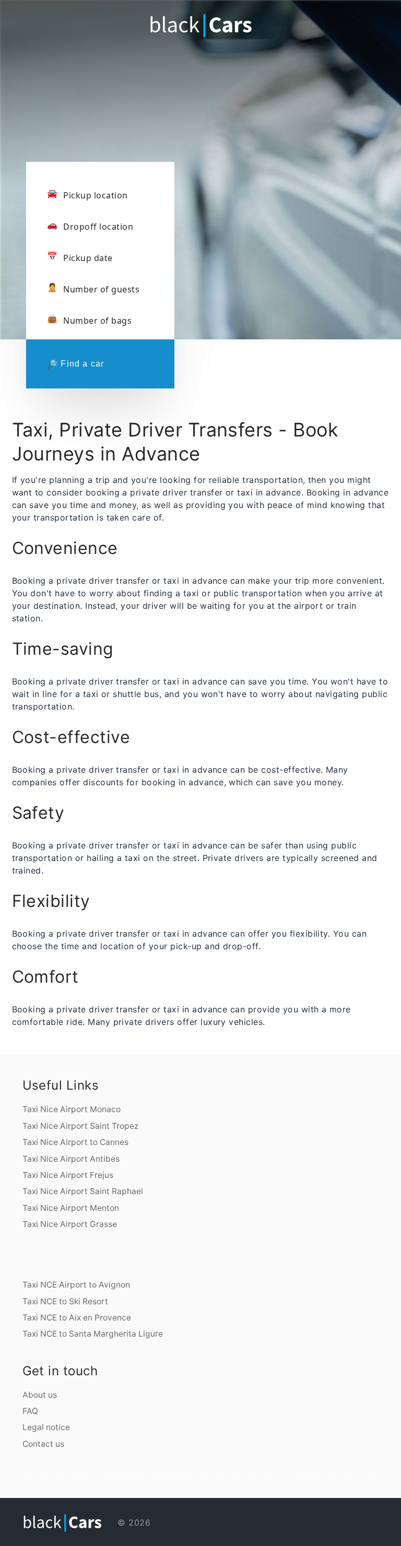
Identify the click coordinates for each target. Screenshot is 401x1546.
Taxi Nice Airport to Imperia (292, 1479)
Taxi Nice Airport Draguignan (182, 1479)
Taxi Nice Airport (130, 1486)
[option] (200, 136)
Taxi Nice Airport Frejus (67, 1175)
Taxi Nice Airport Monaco (71, 1109)
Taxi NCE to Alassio (346, 1479)
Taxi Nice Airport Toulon (198, 1479)
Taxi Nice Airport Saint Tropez (80, 1126)
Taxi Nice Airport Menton (70, 1208)
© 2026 (132, 1522)
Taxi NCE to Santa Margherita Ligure (92, 1334)
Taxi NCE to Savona (373, 1479)
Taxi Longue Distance (210, 1486)
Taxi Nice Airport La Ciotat (229, 1479)
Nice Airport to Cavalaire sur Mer (330, 1479)
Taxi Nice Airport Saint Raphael (82, 1191)
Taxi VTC (137, 1486)
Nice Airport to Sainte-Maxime (310, 1479)
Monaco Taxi (199, 1486)
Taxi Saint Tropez (260, 1479)
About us (39, 1395)
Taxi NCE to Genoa (17, 1486)
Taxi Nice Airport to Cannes (75, 1142)
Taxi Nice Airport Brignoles (246, 1479)
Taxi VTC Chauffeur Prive (148, 1486)
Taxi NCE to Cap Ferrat (70, 1486)
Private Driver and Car (182, 1486)
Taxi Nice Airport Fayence (165, 1479)
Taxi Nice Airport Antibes (71, 1159)
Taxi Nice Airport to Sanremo (275, 1479)
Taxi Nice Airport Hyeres (213, 1479)
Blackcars (121, 1486)
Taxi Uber (193, 1486)
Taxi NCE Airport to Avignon (76, 1285)
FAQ (30, 1411)
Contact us (43, 1444)
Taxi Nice (146, 1479)
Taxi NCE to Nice (82, 1486)
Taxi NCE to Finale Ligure (359, 1479)
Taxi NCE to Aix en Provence (76, 1318)
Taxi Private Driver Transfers (165, 1486)
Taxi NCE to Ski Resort (65, 1301)
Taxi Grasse (153, 1479)
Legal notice (46, 1427)
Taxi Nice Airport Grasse (69, 1224)
